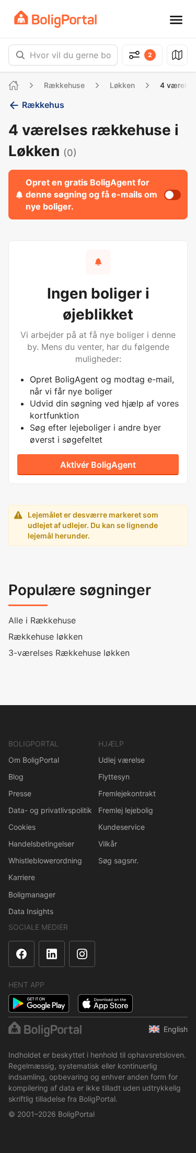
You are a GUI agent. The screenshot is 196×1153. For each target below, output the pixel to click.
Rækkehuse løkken (45, 636)
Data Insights (30, 911)
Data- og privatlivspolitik (50, 810)
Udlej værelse (121, 759)
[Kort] (177, 55)
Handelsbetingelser (41, 843)
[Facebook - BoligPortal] (21, 954)
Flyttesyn (114, 776)
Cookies (22, 826)
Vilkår (107, 843)
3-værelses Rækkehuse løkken (69, 652)
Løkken (122, 85)
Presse (19, 793)
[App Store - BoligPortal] (105, 1003)
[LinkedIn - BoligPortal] (52, 954)
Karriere (21, 877)
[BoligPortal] (55, 19)
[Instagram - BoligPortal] (82, 954)
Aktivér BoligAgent (98, 464)
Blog (16, 776)
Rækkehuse (64, 85)
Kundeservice (121, 826)
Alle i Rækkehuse (42, 620)
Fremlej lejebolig (125, 810)
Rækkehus (43, 105)
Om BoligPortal (33, 759)
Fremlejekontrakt (127, 793)
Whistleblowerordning (45, 860)
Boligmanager (31, 894)
